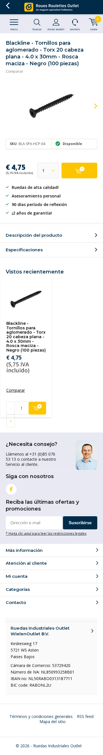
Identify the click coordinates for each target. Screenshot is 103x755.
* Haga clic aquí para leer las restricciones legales (46, 533)
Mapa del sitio (52, 721)
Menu (14, 29)
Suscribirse (80, 522)
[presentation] (91, 106)
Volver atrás (7, 5)
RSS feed (85, 716)
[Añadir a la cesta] (79, 170)
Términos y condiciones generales (41, 716)
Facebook (11, 489)
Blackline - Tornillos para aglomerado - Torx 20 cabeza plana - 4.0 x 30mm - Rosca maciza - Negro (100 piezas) (26, 337)
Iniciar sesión (55, 29)
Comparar (14, 71)
